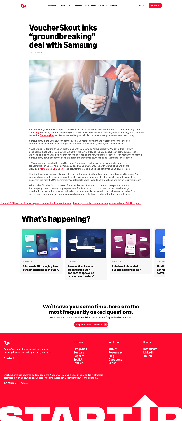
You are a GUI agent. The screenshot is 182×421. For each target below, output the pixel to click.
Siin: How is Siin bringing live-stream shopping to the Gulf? (41, 268)
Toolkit (78, 360)
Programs (80, 349)
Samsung (34, 132)
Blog (111, 356)
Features (27, 261)
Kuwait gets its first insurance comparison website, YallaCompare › (107, 203)
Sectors (79, 352)
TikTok (147, 356)
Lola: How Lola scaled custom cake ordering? (126, 268)
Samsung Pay (47, 135)
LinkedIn (148, 352)
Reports (79, 356)
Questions (115, 360)
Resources (115, 352)
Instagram (150, 349)
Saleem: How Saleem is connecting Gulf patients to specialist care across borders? (80, 271)
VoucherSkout (36, 129)
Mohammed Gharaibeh (51, 169)
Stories (78, 363)
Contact (9, 358)
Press (112, 363)
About (112, 349)
